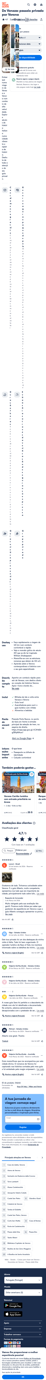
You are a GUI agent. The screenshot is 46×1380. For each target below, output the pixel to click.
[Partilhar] (42, 19)
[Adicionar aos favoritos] (31, 774)
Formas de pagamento (13, 1339)
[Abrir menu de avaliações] (42, 866)
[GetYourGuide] (5, 4)
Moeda (7, 1287)
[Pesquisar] (29, 5)
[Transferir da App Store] (13, 1314)
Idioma (7, 1274)
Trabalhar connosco (12, 1334)
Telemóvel (8, 1300)
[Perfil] (41, 5)
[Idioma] (35, 5)
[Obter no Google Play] (13, 1306)
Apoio (6, 1323)
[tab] (18, 1157)
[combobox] (24, 853)
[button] (11, 19)
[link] (18, 793)
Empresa (7, 1329)
